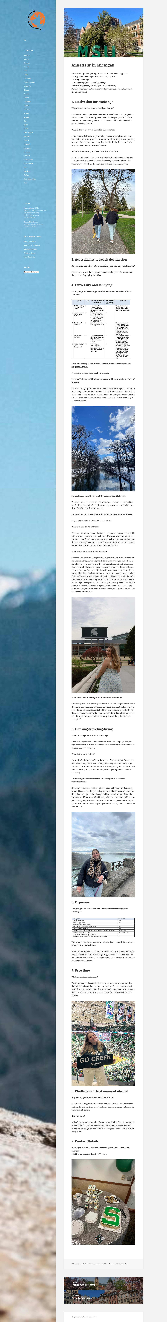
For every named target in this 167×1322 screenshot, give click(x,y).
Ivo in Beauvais (29, 257)
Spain (26, 167)
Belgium (27, 63)
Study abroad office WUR (98, 1264)
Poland (26, 140)
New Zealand (28, 132)
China (26, 74)
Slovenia (27, 156)
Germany (27, 102)
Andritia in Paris (30, 241)
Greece (26, 105)
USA (25, 183)
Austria (26, 59)
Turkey (26, 175)
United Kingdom (30, 179)
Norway (27, 136)
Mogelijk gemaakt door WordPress (84, 1317)
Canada (26, 67)
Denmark (27, 86)
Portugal (27, 144)
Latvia (26, 129)
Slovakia (27, 152)
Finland (26, 94)
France (26, 98)
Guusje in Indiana (30, 249)
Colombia (27, 78)
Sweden (27, 171)
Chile (25, 71)
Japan (26, 125)
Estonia (26, 90)
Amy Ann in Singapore (32, 245)
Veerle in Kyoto (29, 253)
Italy (25, 121)
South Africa (28, 160)
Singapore (27, 148)
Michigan (120, 1264)
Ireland (26, 117)
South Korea (28, 163)
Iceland (26, 113)
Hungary (27, 109)
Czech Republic (29, 82)
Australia (27, 55)
